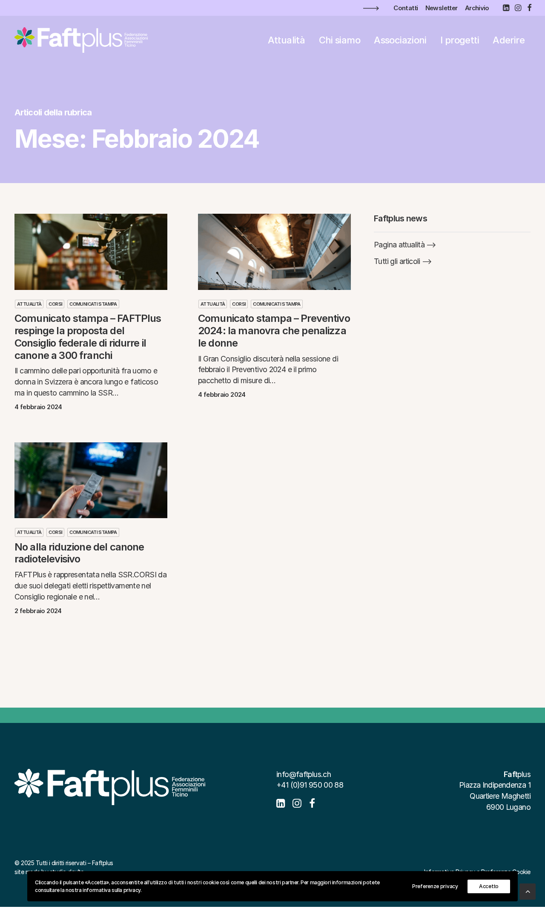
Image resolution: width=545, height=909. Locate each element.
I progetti (459, 40)
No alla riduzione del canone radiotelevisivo (79, 553)
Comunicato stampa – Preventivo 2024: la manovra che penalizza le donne (274, 330)
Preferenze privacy (435, 886)
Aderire (509, 40)
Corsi (55, 304)
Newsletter (441, 8)
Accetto (489, 886)
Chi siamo (339, 40)
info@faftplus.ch (303, 774)
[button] (506, 7)
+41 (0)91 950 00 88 (309, 784)
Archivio (477, 8)
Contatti (405, 8)
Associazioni (400, 40)
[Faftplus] (81, 40)
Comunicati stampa (93, 304)
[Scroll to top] (527, 890)
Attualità (286, 40)
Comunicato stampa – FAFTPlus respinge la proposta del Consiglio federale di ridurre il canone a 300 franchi (87, 336)
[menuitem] (405, 8)
